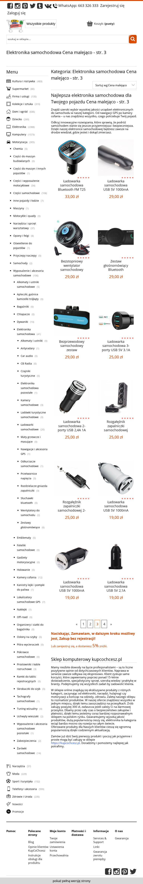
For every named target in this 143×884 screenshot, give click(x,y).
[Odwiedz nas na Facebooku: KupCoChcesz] (10, 6)
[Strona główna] (15, 26)
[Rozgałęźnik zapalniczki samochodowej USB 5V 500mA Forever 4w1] (116, 398)
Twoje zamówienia (57, 840)
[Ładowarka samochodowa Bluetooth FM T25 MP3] (72, 157)
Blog (31, 842)
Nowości (17, 804)
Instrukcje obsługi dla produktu (35, 859)
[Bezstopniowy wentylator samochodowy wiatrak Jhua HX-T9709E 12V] (72, 238)
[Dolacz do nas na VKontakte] (48, 6)
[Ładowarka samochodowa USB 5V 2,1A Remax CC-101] (116, 558)
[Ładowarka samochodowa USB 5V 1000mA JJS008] (116, 478)
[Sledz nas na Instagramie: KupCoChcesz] (17, 6)
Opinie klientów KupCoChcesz (38, 848)
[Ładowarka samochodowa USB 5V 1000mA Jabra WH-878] (116, 157)
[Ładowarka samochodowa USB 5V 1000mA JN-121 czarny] (72, 558)
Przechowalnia (59, 855)
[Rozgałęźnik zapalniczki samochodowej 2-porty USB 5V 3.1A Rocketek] (72, 478)
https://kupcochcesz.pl (65, 743)
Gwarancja (121, 838)
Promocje (18, 811)
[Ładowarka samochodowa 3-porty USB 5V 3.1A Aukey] (116, 318)
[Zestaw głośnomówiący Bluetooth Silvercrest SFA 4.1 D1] (116, 238)
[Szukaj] (133, 39)
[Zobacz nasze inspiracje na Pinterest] (25, 6)
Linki (96, 847)
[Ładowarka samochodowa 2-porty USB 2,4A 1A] (72, 398)
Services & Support (100, 840)
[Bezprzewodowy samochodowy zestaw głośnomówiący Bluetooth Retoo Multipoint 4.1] (72, 318)
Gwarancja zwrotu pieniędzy (100, 855)
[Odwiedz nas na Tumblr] (40, 6)
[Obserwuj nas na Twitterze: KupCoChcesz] (33, 6)
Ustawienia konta (57, 848)
